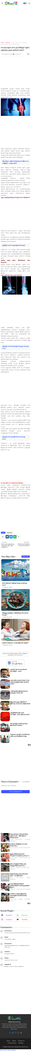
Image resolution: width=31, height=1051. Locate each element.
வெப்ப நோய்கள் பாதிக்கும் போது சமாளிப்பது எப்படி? (14, 584)
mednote (7, 42)
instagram (9, 919)
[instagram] (18, 1033)
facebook (9, 915)
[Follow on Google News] (15, 665)
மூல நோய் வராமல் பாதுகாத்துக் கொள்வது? (13, 245)
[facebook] (10, 1033)
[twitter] (13, 1033)
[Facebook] (7, 536)
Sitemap (20, 1043)
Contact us (21, 1041)
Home (2, 42)
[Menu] (2, 3)
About (14, 1041)
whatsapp (24, 915)
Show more (26, 556)
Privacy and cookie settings (8, 1050)
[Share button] (18, 536)
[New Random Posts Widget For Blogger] (29, 745)
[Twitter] (11, 536)
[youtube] (15, 1033)
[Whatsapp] (15, 536)
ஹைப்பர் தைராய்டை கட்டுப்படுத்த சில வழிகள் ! (15, 643)
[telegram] (21, 1033)
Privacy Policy (12, 1043)
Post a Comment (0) (15, 791)
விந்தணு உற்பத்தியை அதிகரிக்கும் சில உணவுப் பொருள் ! (15, 614)
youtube (24, 919)
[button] (25, 3)
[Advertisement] (15, 22)
